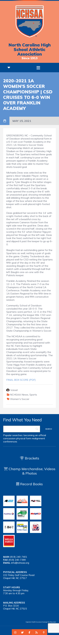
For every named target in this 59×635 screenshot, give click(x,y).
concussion (9, 438)
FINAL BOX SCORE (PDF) (21, 379)
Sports (33, 394)
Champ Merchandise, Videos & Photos (32, 471)
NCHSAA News (19, 394)
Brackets (31, 458)
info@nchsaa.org (20, 562)
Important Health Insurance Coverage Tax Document (41, 622)
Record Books (31, 484)
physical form (23, 438)
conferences (10, 441)
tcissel (14, 390)
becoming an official (35, 435)
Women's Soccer (19, 399)
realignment (38, 438)
